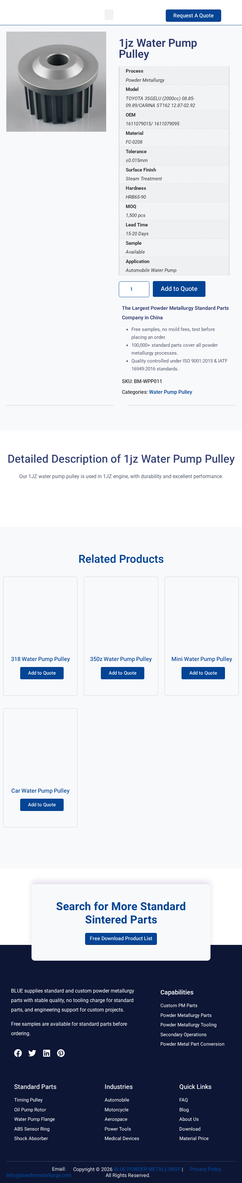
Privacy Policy (206, 1169)
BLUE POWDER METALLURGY (147, 1169)
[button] (109, 14)
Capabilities (176, 992)
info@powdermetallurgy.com (39, 1175)
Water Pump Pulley (170, 392)
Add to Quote (179, 288)
